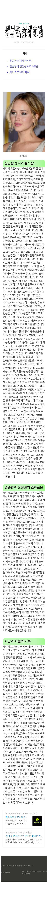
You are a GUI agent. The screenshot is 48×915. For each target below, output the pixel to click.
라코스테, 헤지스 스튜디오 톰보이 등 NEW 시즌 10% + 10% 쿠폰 (16, 822)
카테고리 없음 (24, 23)
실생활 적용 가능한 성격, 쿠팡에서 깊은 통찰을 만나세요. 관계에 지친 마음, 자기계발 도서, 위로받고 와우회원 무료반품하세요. (24, 841)
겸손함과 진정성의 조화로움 (24, 66)
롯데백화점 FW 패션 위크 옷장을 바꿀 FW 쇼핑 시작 (16, 817)
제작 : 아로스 (5, 872)
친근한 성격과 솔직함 (20, 60)
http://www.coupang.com (16, 832)
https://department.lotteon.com (19, 813)
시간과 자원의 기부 (19, 72)
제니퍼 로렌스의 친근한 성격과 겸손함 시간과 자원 (24, 32)
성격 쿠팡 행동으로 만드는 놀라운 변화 (23, 836)
